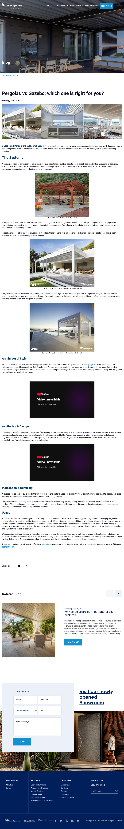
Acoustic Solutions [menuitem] (38, 797)
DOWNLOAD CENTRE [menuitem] (92, 6)
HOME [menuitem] (47, 6)
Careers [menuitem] (64, 791)
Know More (73, 642)
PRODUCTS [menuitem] (55, 6)
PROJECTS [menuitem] (64, 6)
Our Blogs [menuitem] (64, 788)
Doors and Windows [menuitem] (38, 785)
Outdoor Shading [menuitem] (37, 794)
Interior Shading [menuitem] (37, 791)
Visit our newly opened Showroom (96, 697)
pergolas (92, 364)
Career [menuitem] (8, 788)
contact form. (8, 547)
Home (6, 75)
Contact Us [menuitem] (65, 794)
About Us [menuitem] (9, 785)
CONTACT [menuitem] (79, 6)
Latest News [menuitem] (65, 785)
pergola (45, 544)
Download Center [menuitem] (67, 797)
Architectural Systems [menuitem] (39, 788)
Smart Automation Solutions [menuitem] (42, 801)
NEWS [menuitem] (72, 6)
